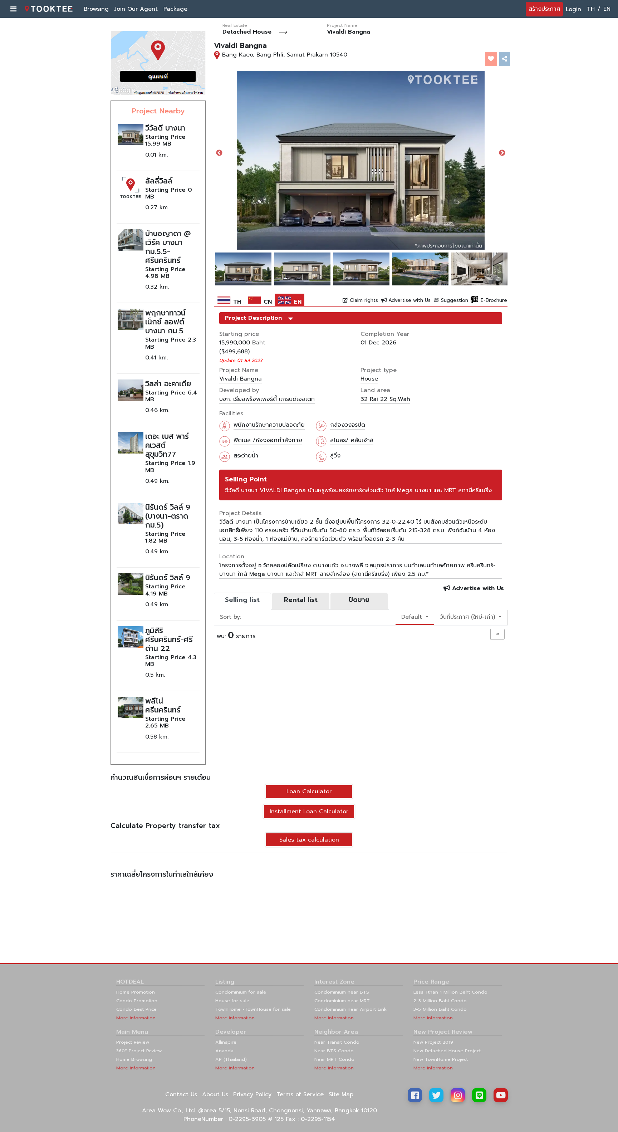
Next (502, 153)
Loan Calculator (309, 791)
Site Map (341, 1094)
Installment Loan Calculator (309, 811)
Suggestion (453, 300)
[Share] (504, 59)
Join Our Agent (136, 9)
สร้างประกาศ (544, 9)
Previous (219, 153)
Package (175, 9)
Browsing (96, 9)
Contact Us (181, 1094)
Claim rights (363, 300)
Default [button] (412, 617)
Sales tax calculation (309, 839)
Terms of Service (300, 1094)
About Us (215, 1094)
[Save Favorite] (491, 59)
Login (573, 9)
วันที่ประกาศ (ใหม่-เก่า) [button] (468, 617)
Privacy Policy (252, 1094)
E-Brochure (493, 300)
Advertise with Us (409, 300)
